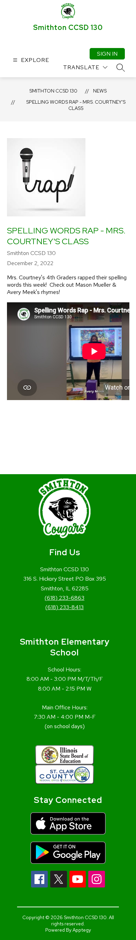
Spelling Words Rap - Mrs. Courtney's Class (76, 105)
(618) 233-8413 (64, 607)
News (100, 91)
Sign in (107, 53)
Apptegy (82, 930)
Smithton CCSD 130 (53, 91)
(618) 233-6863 (64, 598)
